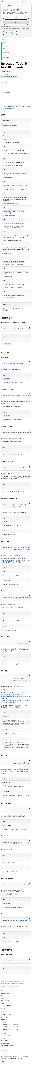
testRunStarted (7, 272)
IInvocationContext (21, 173)
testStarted (6, 295)
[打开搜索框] (22, 2)
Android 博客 (4, 1019)
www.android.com (5, 1043)
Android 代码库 (5, 993)
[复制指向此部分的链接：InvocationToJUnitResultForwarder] (27, 323)
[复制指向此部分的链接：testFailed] (9, 591)
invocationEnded (8, 150)
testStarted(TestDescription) (11, 928)
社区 (10, 1056)
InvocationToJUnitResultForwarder (13, 124)
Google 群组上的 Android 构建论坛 (9, 1027)
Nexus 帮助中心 (5, 1040)
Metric (22, 795)
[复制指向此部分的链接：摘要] (6, 115)
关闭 (16, 17)
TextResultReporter (7, 94)
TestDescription (22, 185)
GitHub (3, 1008)
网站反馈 (4, 1058)
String (14, 721)
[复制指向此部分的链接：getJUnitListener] (14, 955)
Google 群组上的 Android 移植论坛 (9, 1029)
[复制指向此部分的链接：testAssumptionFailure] (18, 499)
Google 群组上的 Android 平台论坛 (9, 1024)
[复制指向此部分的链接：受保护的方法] (14, 950)
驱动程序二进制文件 (6, 1005)
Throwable (17, 455)
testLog (5, 235)
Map (17, 584)
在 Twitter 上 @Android (7, 1014)
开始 (16, 22)
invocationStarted (8, 173)
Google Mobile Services (7, 1045)
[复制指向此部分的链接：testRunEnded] (12, 756)
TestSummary (6, 136)
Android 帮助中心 (5, 1035)
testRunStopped (7, 284)
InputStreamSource (12, 237)
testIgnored (6, 223)
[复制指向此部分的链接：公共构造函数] (14, 318)
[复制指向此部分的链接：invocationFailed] (14, 426)
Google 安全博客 (5, 1022)
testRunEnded (7, 248)
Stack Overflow (5, 1048)
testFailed (6, 211)
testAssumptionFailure (9, 185)
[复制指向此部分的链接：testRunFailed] (12, 804)
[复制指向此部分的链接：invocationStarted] (15, 462)
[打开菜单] (2, 2)
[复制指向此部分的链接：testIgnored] (11, 637)
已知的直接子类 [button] (7, 93)
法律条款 (15, 1056)
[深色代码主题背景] (30, 327)
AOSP (2, 39)
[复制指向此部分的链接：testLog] (8, 671)
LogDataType (23, 235)
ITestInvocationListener (9, 76)
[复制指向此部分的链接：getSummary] (12, 357)
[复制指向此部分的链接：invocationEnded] (14, 389)
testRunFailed (7, 261)
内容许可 (16, 981)
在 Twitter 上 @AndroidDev (7, 1017)
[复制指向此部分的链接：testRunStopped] (14, 879)
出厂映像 (3, 1003)
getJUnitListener (16, 309)
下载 (2, 998)
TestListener (8, 108)
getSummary (6, 139)
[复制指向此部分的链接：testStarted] (11, 914)
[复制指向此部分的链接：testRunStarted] (13, 836)
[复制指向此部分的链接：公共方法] (10, 353)
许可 (20, 1056)
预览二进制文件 (5, 1001)
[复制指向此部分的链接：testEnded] (10, 541)
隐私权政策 (25, 1056)
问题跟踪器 (4, 1050)
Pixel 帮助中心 (4, 1038)
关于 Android (4, 1056)
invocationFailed (8, 162)
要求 (2, 996)
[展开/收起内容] (8, 43)
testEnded (6, 197)
